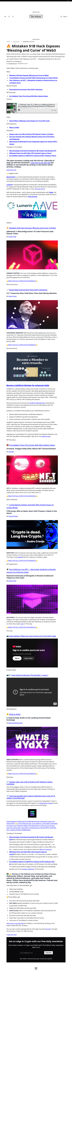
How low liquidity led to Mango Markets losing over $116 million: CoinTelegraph (30, 797)
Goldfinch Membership (37, 403)
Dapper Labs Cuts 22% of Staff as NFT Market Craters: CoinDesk (29, 783)
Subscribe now (11, 170)
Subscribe (48, 953)
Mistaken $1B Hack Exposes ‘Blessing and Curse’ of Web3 (32, 228)
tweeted (20, 557)
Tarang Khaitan (13, 516)
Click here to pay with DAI (40, 162)
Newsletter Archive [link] (28, 41)
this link (48, 929)
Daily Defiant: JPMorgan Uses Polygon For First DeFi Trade (32, 636)
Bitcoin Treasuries (46, 849)
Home (8, 41)
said (22, 624)
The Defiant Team (12, 63)
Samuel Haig (12, 237)
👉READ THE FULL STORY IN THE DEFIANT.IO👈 (22, 281)
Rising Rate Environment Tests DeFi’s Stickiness (28, 290)
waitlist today (46, 436)
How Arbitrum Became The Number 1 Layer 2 (29, 675)
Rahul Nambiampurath (15, 723)
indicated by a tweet (46, 803)
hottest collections (28, 869)
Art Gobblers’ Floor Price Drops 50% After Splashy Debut (32, 445)
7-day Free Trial (11, 935)
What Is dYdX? (15, 714)
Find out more (39, 189)
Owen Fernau (12, 296)
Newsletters (16, 41)
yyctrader (11, 452)
